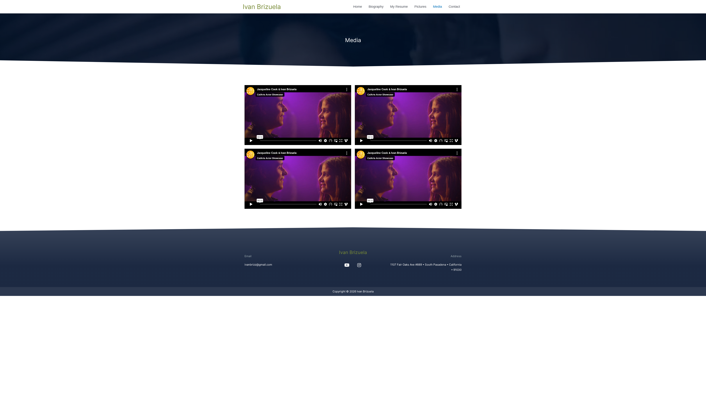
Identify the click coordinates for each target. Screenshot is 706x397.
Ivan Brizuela (262, 6)
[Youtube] (346, 265)
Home (357, 6)
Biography (376, 6)
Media (437, 6)
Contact (454, 6)
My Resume (399, 6)
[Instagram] (359, 265)
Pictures (420, 6)
